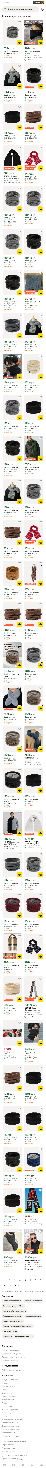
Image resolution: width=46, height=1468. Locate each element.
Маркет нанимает (9, 1448)
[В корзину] (19, 42)
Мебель (5, 1383)
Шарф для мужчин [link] (11, 51)
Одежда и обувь (8, 1396)
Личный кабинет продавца (12, 1350)
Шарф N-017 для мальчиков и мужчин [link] (33, 1261)
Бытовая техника (8, 1386)
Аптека (5, 1403)
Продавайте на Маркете (11, 1354)
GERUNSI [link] (28, 758)
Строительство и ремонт (11, 1429)
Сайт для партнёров (10, 1360)
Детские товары (8, 1433)
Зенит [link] (6, 842)
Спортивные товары (10, 1423)
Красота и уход (8, 1406)
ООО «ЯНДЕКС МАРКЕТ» (18, 1456)
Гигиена (5, 1390)
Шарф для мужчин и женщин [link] (32, 52)
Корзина (32, 1465)
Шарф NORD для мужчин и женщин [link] (11, 177)
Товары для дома (8, 1400)
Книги (4, 1416)
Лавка (13, 1465)
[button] (42, 9)
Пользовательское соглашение (14, 1441)
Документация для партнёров (13, 1357)
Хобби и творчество (10, 1410)
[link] (12, 1301)
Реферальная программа (11, 1370)
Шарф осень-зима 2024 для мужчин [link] (11, 843)
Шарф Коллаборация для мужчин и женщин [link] (32, 1009)
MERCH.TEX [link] (8, 176)
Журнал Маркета (8, 1451)
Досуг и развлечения (10, 1380)
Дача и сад (6, 1413)
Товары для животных (10, 1426)
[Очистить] (36, 9)
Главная (4, 1465)
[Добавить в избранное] (19, 22)
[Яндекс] (19, 1459)
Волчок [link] (28, 1008)
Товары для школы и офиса (12, 1419)
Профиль (41, 1465)
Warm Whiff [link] (30, 1260)
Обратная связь (8, 1445)
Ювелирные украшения (11, 1436)
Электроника (7, 1393)
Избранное (23, 1465)
